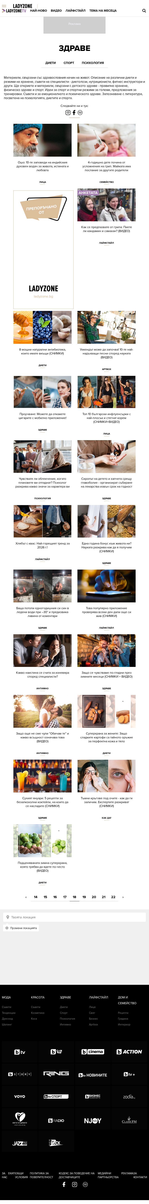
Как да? (106, 818)
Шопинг (7, 1024)
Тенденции (9, 1013)
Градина (123, 1018)
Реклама (127, 1173)
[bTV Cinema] (93, 1052)
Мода (6, 997)
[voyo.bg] (19, 1096)
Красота (38, 997)
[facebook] (64, 1184)
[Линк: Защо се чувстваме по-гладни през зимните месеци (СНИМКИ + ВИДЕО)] (106, 664)
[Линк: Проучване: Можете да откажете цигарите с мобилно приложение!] (42, 406)
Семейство (107, 182)
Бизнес (93, 1018)
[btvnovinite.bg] (93, 1074)
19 (84, 897)
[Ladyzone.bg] (26, 6)
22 (113, 897)
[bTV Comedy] (56, 1052)
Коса (34, 1018)
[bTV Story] (19, 1074)
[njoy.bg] (93, 1119)
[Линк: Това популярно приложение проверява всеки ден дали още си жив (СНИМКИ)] (106, 602)
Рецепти (123, 1013)
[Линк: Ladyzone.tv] (14, 11)
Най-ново (38, 11)
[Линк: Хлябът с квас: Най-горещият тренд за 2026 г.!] (42, 535)
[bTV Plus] (129, 1074)
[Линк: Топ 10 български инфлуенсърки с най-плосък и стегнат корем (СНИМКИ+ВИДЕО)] (106, 408)
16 (55, 897)
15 (45, 897)
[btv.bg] (19, 1052)
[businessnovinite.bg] (93, 1096)
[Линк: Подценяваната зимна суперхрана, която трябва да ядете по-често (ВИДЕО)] (42, 856)
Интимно (42, 688)
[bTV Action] (129, 1052)
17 (65, 897)
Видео (56, 11)
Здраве (74, 48)
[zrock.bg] (56, 1141)
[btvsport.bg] (56, 1096)
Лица (42, 182)
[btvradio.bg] (56, 1119)
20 (94, 897)
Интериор (124, 1024)
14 (35, 897)
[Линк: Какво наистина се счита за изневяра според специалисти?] (42, 664)
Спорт (69, 63)
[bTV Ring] (56, 1074)
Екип (11, 1173)
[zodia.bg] (129, 1096)
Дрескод (7, 1018)
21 (103, 897)
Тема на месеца (103, 11)
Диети (50, 63)
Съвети (6, 1007)
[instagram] (74, 1184)
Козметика (37, 1013)
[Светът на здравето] (19, 1119)
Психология (93, 63)
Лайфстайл (76, 11)
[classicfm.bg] (129, 1119)
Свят (92, 1013)
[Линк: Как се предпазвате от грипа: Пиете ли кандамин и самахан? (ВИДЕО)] (106, 218)
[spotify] (85, 1184)
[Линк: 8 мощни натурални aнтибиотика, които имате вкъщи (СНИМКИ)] (42, 341)
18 (74, 897)
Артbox (106, 369)
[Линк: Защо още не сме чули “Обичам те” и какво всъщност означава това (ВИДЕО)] (42, 727)
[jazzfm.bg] (19, 1141)
